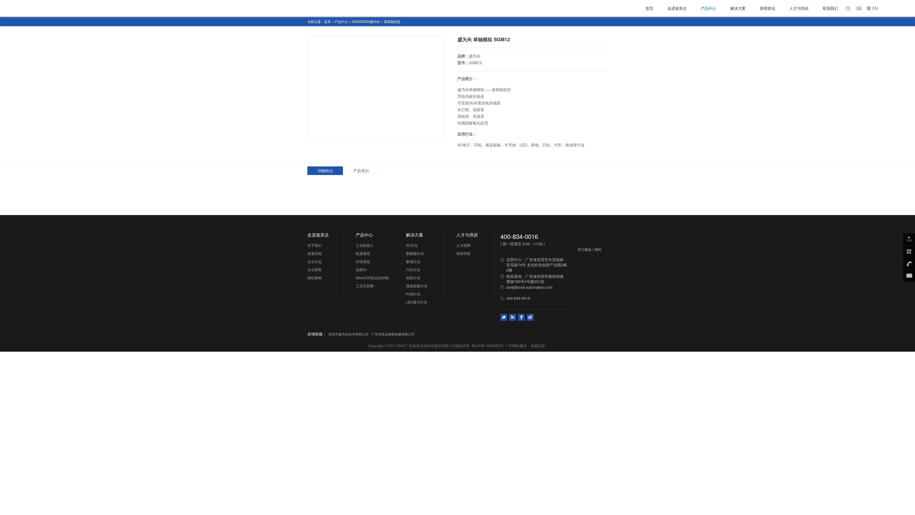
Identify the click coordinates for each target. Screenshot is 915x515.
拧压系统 (363, 261)
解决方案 (738, 8)
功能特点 (325, 170)
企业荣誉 (314, 269)
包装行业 (413, 277)
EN (875, 8)
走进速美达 (676, 8)
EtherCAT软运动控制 (372, 277)
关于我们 (314, 245)
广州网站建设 (516, 345)
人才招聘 (463, 245)
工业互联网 (365, 285)
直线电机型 (392, 21)
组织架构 (314, 277)
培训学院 (463, 253)
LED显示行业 (416, 301)
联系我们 (830, 8)
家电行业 (413, 261)
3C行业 (412, 245)
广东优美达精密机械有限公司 (393, 334)
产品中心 (708, 8)
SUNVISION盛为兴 (366, 21)
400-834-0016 (519, 236)
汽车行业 (413, 269)
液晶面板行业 (416, 285)
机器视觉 (363, 253)
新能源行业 (415, 253)
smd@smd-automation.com (529, 287)
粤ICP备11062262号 (487, 345)
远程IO (361, 269)
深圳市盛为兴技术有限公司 (348, 334)
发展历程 (314, 253)
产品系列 (361, 170)
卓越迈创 (537, 345)
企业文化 (314, 261)
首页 (649, 8)
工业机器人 (365, 245)
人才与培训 (798, 8)
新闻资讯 (767, 8)
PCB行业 (413, 293)
